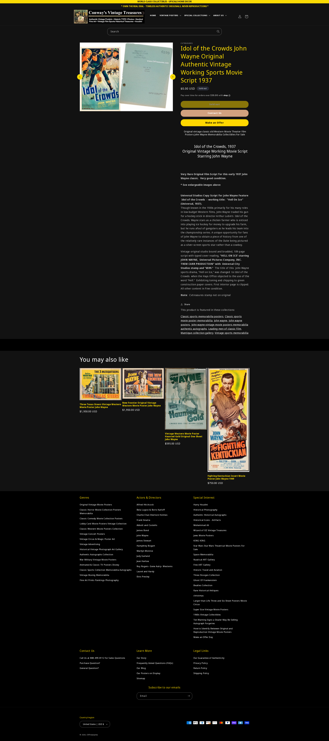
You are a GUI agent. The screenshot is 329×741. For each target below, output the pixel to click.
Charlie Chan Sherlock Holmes (152, 514)
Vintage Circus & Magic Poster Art (97, 539)
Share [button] (187, 304)
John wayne (220, 320)
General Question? (89, 668)
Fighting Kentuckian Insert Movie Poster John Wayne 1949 (226, 477)
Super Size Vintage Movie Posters (210, 609)
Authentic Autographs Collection (96, 554)
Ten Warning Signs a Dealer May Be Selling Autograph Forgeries (215, 621)
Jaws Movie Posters (203, 535)
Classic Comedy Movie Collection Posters (101, 518)
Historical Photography (205, 509)
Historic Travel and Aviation (207, 569)
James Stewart (144, 540)
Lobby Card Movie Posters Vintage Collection (103, 523)
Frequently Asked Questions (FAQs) (155, 662)
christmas (198, 595)
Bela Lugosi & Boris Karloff (151, 509)
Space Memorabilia (203, 554)
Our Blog (141, 668)
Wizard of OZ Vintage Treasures (210, 530)
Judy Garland (143, 555)
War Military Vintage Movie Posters (98, 559)
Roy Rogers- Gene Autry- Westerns (155, 566)
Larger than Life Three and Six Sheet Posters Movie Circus (220, 602)
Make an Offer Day (203, 637)
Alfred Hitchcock (145, 504)
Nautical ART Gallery (204, 559)
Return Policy (200, 668)
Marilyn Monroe (145, 550)
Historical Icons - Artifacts (207, 520)
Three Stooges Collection (206, 575)
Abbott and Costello (147, 525)
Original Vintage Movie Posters (96, 504)
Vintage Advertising (90, 544)
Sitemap (141, 678)
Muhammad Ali (201, 525)
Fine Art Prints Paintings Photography (99, 580)
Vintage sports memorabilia (231, 333)
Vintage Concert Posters (92, 533)
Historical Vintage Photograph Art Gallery (101, 549)
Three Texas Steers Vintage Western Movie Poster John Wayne (100, 406)
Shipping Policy (201, 673)
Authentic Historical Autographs (209, 514)
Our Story (141, 657)
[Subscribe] (188, 695)
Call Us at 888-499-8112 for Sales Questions (102, 657)
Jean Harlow (143, 561)
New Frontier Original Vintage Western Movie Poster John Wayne (141, 404)
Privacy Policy (200, 662)
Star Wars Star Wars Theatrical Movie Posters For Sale (219, 547)
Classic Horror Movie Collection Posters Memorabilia (100, 511)
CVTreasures (92, 735)
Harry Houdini (200, 504)
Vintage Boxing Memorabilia (94, 575)
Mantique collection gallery (197, 333)
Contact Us (215, 112)
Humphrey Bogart (146, 545)
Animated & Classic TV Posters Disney (99, 564)
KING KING (199, 540)
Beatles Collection (202, 585)
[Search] (218, 31)
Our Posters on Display (148, 673)
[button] (170, 16)
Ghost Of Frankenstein (205, 580)
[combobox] (164, 31)
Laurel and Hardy (145, 571)
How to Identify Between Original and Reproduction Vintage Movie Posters (213, 630)
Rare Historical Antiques (205, 590)
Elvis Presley (143, 576)
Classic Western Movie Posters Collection (101, 528)
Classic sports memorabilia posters (202, 316)
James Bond (143, 530)
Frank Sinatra (143, 520)
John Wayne (142, 535)
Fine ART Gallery (202, 564)
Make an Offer (214, 122)
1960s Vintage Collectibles (207, 614)
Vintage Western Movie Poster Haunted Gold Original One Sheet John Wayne (183, 436)
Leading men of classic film (224, 328)
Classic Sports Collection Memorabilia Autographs (106, 569)
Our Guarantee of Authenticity (209, 657)
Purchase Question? (90, 662)
